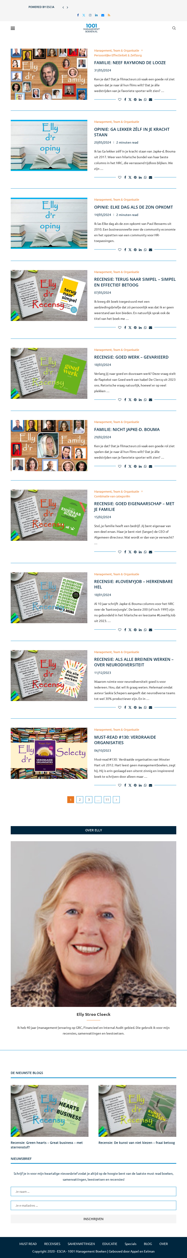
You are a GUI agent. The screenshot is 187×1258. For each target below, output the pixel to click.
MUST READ (28, 1244)
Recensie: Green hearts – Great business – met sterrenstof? (47, 1144)
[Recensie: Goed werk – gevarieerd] (49, 373)
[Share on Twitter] (130, 99)
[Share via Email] (150, 99)
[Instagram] (90, 15)
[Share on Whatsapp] (145, 99)
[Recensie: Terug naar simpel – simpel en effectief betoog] (49, 295)
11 (107, 799)
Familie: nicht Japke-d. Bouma (127, 429)
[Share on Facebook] (125, 99)
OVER (163, 1244)
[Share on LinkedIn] (140, 99)
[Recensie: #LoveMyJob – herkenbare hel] (49, 597)
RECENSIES (52, 1244)
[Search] (174, 28)
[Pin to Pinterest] (135, 99)
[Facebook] (78, 15)
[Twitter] (83, 15)
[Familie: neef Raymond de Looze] (49, 74)
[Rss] (109, 15)
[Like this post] (119, 99)
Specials (130, 1244)
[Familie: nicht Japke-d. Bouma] (49, 445)
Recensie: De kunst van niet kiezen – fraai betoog (137, 1142)
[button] (63, 7)
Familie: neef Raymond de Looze (130, 62)
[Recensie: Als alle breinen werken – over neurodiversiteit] (49, 675)
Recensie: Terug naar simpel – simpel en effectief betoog (135, 281)
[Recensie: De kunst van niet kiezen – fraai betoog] (137, 1111)
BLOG (148, 1244)
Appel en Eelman (142, 1251)
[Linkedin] (96, 15)
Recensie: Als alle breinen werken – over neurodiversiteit (134, 662)
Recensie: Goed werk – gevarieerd (131, 357)
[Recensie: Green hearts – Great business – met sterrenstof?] (49, 1111)
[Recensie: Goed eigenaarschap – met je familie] (49, 515)
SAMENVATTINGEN (81, 1244)
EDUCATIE (109, 1244)
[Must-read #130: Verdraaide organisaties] (49, 753)
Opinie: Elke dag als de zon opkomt (133, 207)
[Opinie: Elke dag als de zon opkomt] (49, 223)
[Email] (102, 15)
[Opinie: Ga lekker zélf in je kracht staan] (49, 145)
